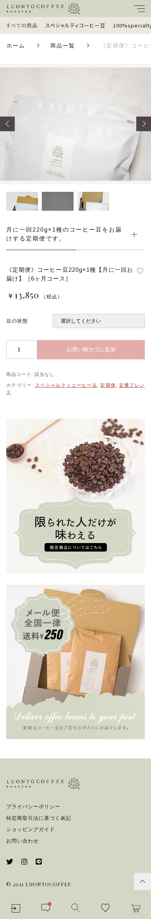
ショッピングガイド (30, 829)
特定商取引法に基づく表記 (38, 818)
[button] (7, 124)
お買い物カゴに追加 (91, 349)
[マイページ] (15, 908)
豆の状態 (17, 321)
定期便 (108, 385)
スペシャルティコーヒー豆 (75, 25)
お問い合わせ (22, 841)
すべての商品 (22, 25)
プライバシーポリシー (33, 806)
